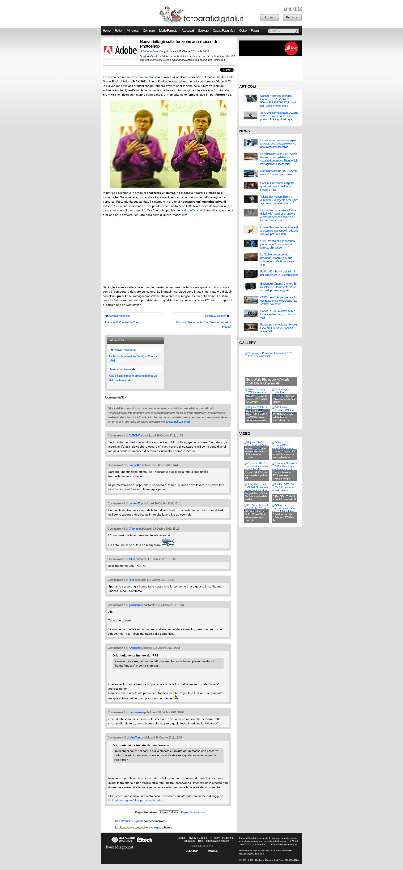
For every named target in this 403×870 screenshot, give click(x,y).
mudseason (136, 712)
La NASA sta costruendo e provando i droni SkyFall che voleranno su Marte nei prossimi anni (278, 259)
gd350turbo (136, 605)
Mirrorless (133, 30)
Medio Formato (168, 30)
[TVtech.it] (145, 842)
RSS (200, 840)
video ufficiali (190, 210)
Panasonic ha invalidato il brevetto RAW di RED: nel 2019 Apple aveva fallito (279, 328)
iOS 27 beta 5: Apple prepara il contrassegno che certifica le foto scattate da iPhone (278, 301)
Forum (255, 30)
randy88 (134, 465)
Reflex (118, 30)
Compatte (149, 30)
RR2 (131, 579)
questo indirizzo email (177, 421)
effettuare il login (130, 821)
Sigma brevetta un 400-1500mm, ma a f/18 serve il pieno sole (279, 172)
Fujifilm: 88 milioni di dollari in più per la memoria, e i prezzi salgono (279, 273)
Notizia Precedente (119, 315)
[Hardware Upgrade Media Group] (119, 850)
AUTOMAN (135, 435)
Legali (181, 837)
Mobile (213, 850)
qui (158, 827)
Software (203, 30)
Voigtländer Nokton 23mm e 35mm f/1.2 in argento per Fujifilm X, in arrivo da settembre (279, 200)
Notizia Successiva (216, 315)
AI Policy (215, 837)
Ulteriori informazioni (287, 844)
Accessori (188, 30)
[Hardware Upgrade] (123, 842)
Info (212, 408)
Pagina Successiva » (193, 812)
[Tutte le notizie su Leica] (270, 55)
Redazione (189, 840)
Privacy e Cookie (197, 837)
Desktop (192, 850)
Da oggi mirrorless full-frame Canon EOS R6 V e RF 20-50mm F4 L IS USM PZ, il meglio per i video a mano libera (278, 100)
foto (207, 586)
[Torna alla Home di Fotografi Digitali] (201, 21)
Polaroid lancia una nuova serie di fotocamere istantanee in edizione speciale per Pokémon (279, 230)
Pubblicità (228, 837)
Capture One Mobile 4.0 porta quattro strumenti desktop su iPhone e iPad (277, 186)
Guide (242, 30)
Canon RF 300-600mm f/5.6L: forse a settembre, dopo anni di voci (277, 314)
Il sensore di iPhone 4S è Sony (122, 322)
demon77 (134, 503)
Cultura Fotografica (224, 30)
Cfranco (134, 528)
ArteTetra (134, 647)
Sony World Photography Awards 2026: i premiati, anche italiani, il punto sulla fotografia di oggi (279, 116)
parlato (148, 77)
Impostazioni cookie (217, 840)
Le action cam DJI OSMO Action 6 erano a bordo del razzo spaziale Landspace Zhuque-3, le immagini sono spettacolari (279, 158)
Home (106, 30)
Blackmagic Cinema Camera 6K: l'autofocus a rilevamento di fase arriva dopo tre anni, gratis (278, 287)
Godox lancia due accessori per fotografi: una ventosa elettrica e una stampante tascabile (278, 143)
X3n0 (132, 559)
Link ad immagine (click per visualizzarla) (135, 800)
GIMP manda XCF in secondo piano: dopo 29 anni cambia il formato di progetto (277, 244)
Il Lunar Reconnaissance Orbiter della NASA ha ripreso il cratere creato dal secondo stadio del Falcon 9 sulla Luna (278, 215)
